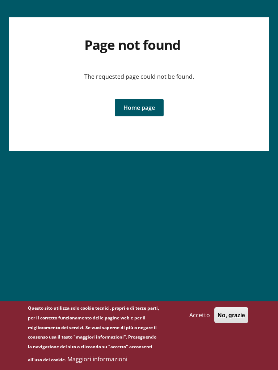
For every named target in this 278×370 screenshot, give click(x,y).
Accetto (199, 315)
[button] (139, 107)
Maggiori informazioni (97, 359)
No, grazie (231, 315)
